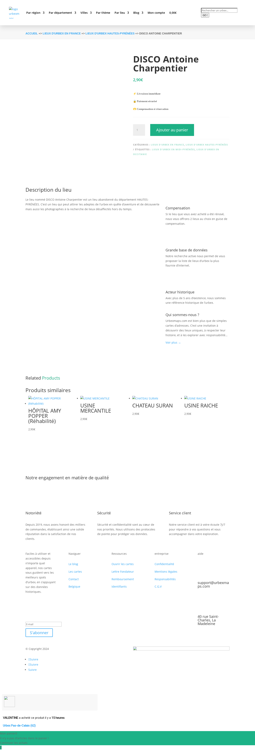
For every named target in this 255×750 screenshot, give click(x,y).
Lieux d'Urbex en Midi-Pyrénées (173, 149)
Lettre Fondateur (123, 571)
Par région (33, 13)
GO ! (205, 15)
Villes (84, 13)
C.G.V (158, 586)
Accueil (32, 33)
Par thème (103, 13)
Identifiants (119, 586)
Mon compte (156, 13)
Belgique (74, 586)
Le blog (73, 564)
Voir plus (173, 342)
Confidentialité (164, 564)
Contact (74, 579)
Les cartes (75, 571)
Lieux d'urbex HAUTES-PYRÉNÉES (109, 33)
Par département (60, 13)
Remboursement (123, 579)
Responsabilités (165, 579)
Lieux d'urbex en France (62, 33)
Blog (136, 13)
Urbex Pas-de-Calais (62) (19, 725)
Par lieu (120, 13)
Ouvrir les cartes (123, 564)
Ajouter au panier (172, 130)
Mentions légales (166, 571)
